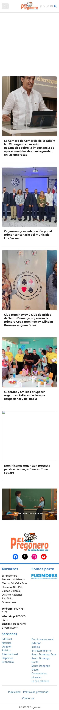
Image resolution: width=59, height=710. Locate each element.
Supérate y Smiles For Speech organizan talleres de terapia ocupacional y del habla (24, 395)
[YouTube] (51, 6)
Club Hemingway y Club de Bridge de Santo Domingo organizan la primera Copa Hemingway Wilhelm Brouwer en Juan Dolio (28, 320)
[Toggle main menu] (5, 6)
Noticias (6, 643)
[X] (44, 6)
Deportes (7, 658)
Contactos (28, 698)
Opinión (6, 646)
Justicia (35, 647)
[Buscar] (55, 6)
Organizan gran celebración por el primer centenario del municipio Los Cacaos (28, 234)
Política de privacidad (35, 692)
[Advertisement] (29, 46)
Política (6, 650)
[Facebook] (40, 6)
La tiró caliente (40, 681)
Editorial (7, 639)
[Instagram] (48, 6)
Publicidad (14, 692)
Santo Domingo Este (43, 654)
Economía (8, 662)
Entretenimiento (41, 650)
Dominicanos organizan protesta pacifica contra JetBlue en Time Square (27, 469)
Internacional (10, 654)
